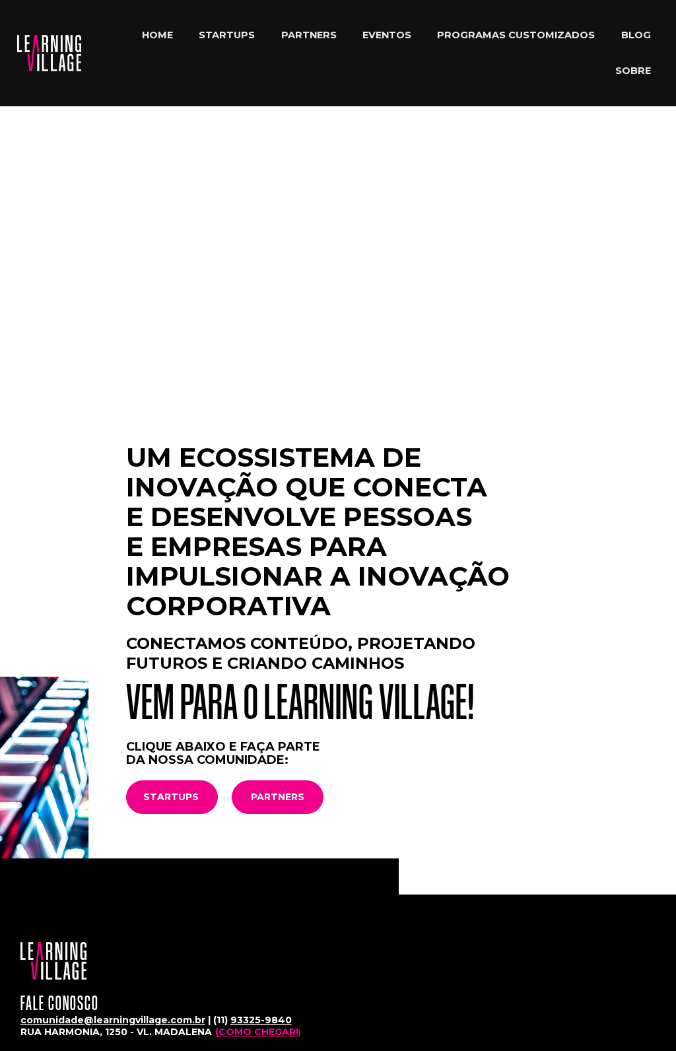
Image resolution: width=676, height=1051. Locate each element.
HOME (157, 35)
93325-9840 (261, 1020)
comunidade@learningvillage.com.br (112, 1020)
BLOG (636, 35)
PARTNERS (309, 35)
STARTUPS (227, 35)
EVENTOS (386, 35)
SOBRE (633, 71)
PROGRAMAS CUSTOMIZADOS (516, 35)
